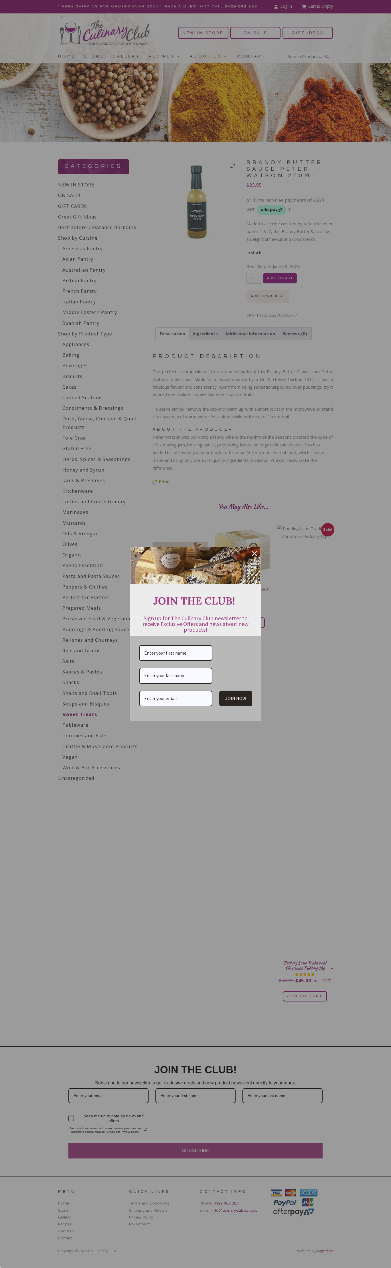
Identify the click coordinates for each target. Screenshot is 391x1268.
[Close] (254, 554)
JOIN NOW (235, 698)
